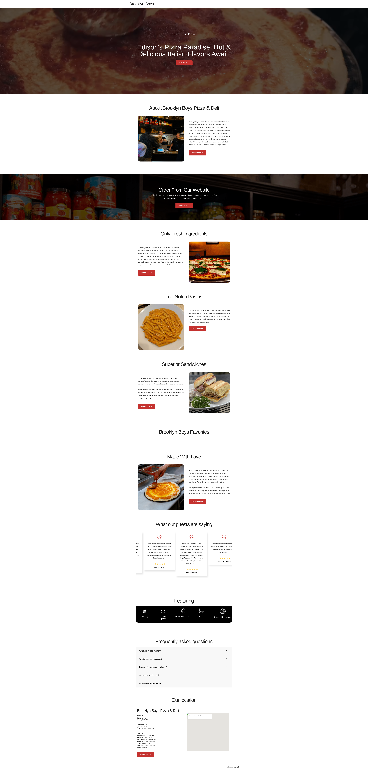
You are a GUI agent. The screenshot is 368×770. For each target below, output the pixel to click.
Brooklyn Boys (141, 4)
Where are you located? (149, 675)
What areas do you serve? (150, 683)
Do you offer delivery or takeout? (153, 667)
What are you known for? (150, 651)
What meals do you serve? (150, 659)
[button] (179, 585)
